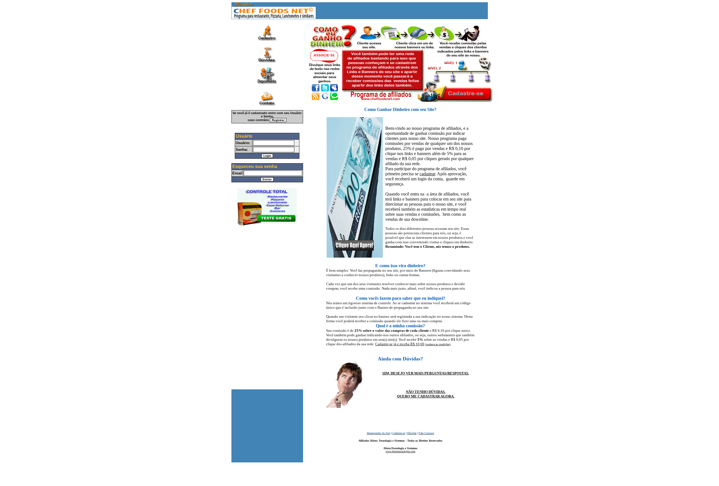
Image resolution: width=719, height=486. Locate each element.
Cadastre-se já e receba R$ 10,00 (399, 344)
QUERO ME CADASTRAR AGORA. (425, 396)
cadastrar (427, 173)
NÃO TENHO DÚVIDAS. (425, 392)
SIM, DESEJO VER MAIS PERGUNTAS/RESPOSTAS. (425, 373)
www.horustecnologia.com (400, 451)
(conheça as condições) (437, 344)
